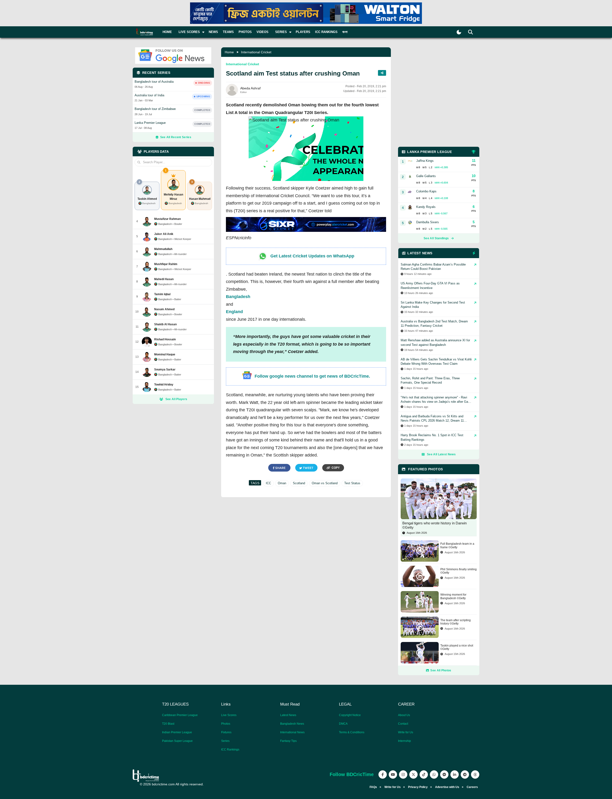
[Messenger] (444, 774)
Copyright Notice (350, 715)
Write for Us (405, 732)
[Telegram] (465, 774)
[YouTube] (393, 774)
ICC (268, 483)
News (213, 32)
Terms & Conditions (351, 732)
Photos (245, 32)
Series (225, 741)
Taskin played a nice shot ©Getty (456, 647)
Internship (404, 741)
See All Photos (440, 670)
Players (303, 32)
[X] (413, 774)
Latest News (288, 715)
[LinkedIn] (454, 774)
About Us (404, 715)
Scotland (299, 483)
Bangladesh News (292, 723)
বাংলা (345, 32)
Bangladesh (238, 296)
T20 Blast (168, 723)
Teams (228, 32)
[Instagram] (403, 774)
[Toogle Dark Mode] (459, 32)
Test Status (352, 483)
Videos (262, 32)
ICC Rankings (326, 32)
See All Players (176, 399)
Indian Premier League (177, 732)
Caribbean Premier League (180, 715)
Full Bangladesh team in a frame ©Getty (457, 545)
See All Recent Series (175, 137)
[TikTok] (424, 774)
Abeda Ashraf (250, 88)
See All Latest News (441, 454)
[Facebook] (382, 774)
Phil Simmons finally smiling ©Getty (458, 571)
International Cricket (256, 52)
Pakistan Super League (177, 741)
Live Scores (228, 715)
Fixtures (226, 732)
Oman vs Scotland (325, 483)
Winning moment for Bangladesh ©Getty (453, 596)
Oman (282, 483)
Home (167, 32)
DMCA (343, 723)
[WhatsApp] (434, 774)
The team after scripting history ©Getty (455, 622)
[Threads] (475, 774)
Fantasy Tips (288, 741)
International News (292, 732)
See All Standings (436, 238)
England (234, 311)
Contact (403, 723)
